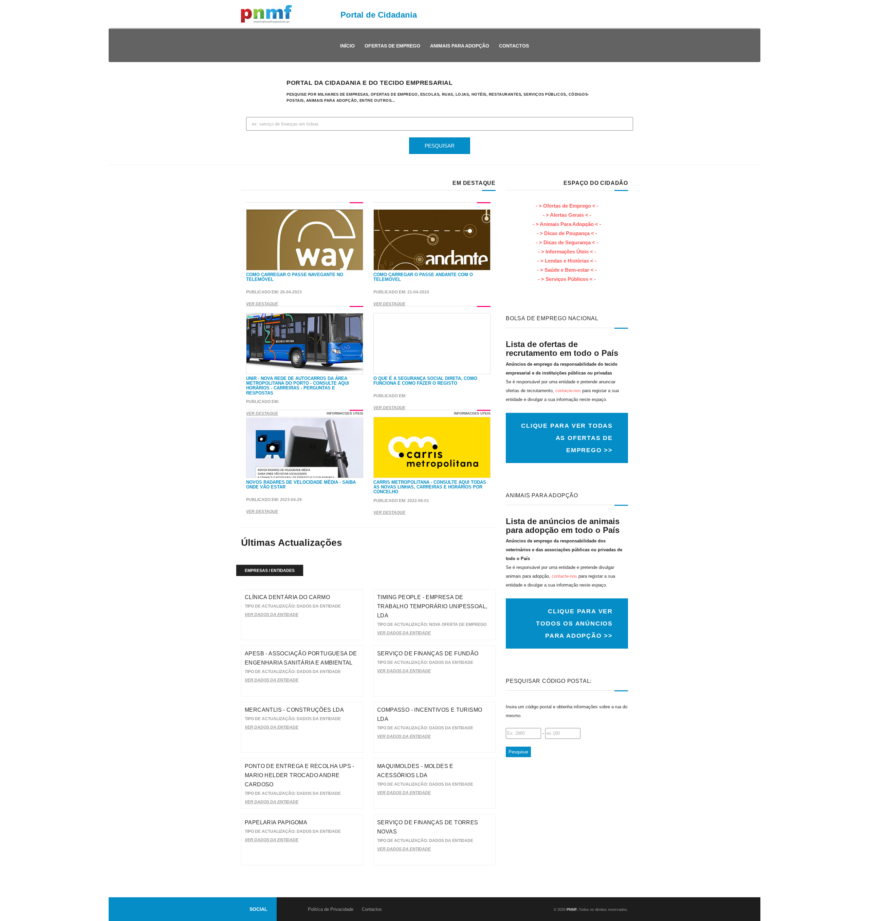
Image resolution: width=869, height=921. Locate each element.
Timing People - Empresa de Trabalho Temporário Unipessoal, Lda (432, 606)
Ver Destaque (262, 304)
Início (347, 46)
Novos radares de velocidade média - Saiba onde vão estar (301, 485)
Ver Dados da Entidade (271, 614)
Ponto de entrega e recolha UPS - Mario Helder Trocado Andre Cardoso (299, 775)
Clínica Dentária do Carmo (287, 597)
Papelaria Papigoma (276, 822)
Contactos (514, 46)
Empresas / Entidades (270, 570)
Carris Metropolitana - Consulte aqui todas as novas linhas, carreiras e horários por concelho (429, 487)
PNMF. (572, 909)
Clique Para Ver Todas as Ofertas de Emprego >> (567, 438)
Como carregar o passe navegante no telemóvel (294, 277)
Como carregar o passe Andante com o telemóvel (423, 277)
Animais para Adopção (459, 46)
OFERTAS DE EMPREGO (392, 46)
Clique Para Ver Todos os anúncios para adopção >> (574, 623)
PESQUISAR (440, 146)
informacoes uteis (345, 413)
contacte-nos (568, 390)
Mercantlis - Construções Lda (294, 710)
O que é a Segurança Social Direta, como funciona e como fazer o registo (425, 381)
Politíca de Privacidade (330, 909)
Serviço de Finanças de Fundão (428, 653)
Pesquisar (518, 751)
